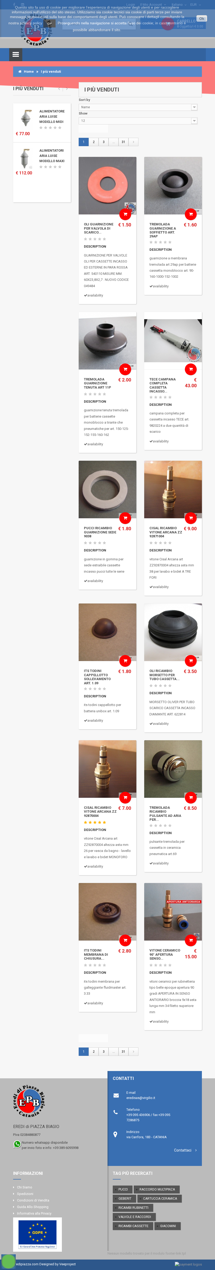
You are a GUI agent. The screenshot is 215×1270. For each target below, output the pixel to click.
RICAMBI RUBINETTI (133, 1208)
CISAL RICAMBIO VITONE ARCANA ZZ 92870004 (100, 812)
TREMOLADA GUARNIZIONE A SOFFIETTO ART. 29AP (162, 230)
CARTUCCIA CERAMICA (160, 1198)
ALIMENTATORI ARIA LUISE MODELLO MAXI (51, 156)
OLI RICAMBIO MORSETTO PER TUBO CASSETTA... (164, 675)
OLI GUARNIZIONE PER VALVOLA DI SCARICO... (98, 228)
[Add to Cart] (125, 214)
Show (83, 113)
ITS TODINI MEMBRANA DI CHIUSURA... (96, 954)
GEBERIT (125, 1198)
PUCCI (123, 1189)
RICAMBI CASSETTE (133, 1226)
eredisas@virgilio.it (140, 1098)
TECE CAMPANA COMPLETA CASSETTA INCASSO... (162, 385)
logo (55, 1103)
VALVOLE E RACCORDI (135, 1217)
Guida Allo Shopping (33, 1207)
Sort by (84, 100)
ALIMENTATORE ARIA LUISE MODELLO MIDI (51, 116)
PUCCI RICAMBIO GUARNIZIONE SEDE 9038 (100, 532)
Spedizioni (25, 1194)
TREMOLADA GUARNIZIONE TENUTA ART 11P (97, 383)
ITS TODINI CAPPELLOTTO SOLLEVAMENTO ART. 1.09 (97, 677)
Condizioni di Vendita (33, 1200)
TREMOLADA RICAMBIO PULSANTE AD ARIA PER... (165, 814)
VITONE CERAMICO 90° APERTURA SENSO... (164, 954)
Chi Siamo (24, 1187)
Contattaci (182, 1150)
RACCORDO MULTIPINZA (157, 1189)
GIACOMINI (168, 1226)
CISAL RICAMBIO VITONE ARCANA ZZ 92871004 (165, 532)
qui (49, 23)
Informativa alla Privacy (34, 1213)
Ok (201, 18)
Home (28, 71)
